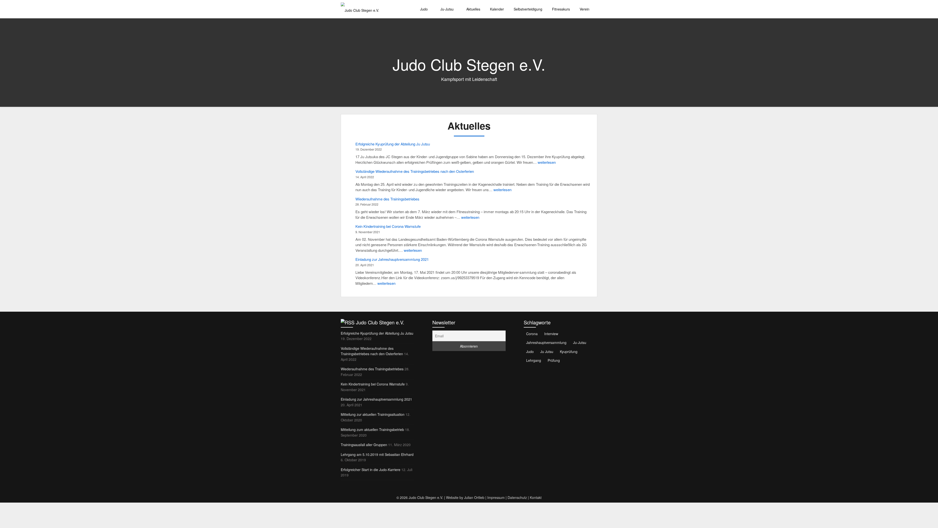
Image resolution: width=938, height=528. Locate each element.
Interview (551, 333)
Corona (532, 333)
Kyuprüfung (568, 351)
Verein (584, 9)
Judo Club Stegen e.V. (380, 322)
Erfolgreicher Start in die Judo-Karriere (370, 469)
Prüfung (554, 360)
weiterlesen (547, 162)
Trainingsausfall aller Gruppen (364, 444)
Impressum (496, 497)
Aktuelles (473, 9)
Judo (424, 9)
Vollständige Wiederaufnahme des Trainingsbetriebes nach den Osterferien (414, 171)
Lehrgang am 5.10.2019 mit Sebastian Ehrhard (377, 454)
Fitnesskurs (561, 9)
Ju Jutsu (546, 351)
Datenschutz (517, 497)
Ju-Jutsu (447, 9)
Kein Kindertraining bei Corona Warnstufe (388, 226)
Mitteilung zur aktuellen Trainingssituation (373, 414)
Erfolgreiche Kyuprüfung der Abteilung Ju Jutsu (392, 143)
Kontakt (536, 497)
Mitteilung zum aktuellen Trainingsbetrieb (372, 429)
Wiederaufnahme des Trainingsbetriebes (387, 198)
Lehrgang (533, 360)
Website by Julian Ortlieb (465, 497)
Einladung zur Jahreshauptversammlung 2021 (392, 259)
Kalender (497, 9)
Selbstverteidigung (528, 9)
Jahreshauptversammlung (546, 342)
